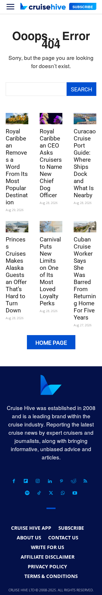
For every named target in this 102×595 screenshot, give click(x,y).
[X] (51, 493)
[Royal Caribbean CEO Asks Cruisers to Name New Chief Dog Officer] (51, 118)
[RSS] (85, 481)
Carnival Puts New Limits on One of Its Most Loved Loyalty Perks (50, 271)
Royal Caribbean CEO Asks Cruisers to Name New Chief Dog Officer (51, 163)
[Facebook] (13, 481)
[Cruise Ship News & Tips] (43, 6)
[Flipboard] (25, 481)
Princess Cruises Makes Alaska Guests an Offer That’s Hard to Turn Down (16, 275)
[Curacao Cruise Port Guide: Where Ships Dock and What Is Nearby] (85, 118)
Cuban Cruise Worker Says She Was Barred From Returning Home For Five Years (85, 278)
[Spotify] (27, 493)
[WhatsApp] (62, 493)
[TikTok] (39, 493)
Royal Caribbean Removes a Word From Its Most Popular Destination (17, 167)
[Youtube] (74, 493)
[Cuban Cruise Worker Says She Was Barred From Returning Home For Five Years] (85, 226)
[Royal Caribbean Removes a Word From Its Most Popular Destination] (17, 118)
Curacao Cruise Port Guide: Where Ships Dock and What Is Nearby (85, 163)
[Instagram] (37, 481)
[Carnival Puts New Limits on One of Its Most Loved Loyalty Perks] (51, 226)
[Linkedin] (49, 481)
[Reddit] (73, 481)
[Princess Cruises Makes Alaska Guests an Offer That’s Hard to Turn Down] (17, 226)
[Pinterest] (61, 481)
